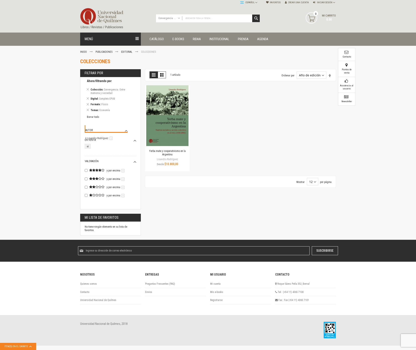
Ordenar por (287, 75)
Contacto (84, 292)
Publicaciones (104, 51)
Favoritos (275, 2)
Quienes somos (88, 283)
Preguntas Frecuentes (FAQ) (160, 283)
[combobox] (208, 18)
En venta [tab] (90, 139)
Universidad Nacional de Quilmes (98, 300)
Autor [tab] (89, 130)
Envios (148, 292)
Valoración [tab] (92, 161)
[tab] (110, 96)
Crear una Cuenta (298, 2)
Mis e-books (216, 292)
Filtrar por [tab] (93, 73)
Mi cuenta (215, 283)
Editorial (127, 51)
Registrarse (216, 300)
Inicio (84, 51)
